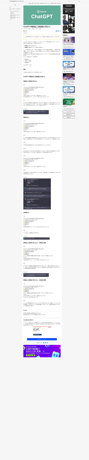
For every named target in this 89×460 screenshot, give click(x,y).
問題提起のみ (12, 12)
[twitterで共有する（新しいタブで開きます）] (60, 31)
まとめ (10, 19)
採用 (60, 3)
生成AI (40, 28)
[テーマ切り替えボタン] (79, 1)
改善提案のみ (12, 13)
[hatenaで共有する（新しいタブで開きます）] (56, 31)
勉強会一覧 (69, 117)
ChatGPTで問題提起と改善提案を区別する (15, 9)
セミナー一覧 (69, 111)
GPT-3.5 (37, 28)
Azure (45, 3)
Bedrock (38, 3)
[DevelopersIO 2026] (42, 351)
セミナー (48, 3)
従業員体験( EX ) (30, 41)
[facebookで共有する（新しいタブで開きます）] (58, 31)
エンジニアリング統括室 (27, 28)
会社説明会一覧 (68, 114)
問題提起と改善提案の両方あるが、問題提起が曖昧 (15, 15)
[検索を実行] (69, 1)
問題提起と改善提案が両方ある (14, 11)
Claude (35, 3)
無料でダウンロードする (42, 339)
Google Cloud (42, 3)
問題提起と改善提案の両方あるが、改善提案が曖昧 (15, 18)
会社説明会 (52, 3)
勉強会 (55, 3)
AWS (32, 3)
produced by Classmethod (20, 1)
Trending (30, 3)
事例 (57, 3)
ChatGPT (33, 28)
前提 (10, 7)
